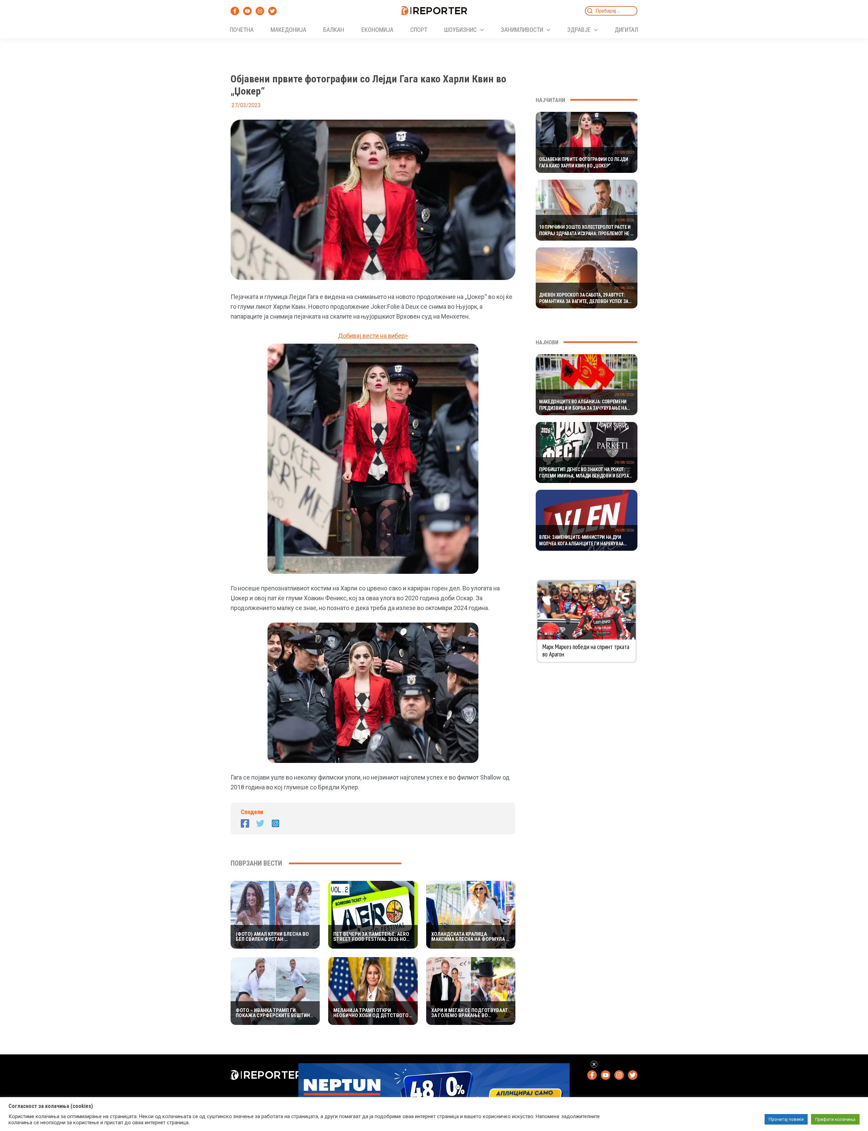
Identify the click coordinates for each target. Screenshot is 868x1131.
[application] (480, 29)
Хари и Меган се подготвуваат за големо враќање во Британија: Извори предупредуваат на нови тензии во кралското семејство (469, 1013)
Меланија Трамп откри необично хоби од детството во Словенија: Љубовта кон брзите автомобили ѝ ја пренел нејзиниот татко (371, 1013)
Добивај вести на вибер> (373, 335)
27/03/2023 (624, 152)
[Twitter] (272, 11)
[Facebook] (235, 11)
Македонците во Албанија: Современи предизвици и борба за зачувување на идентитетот (583, 405)
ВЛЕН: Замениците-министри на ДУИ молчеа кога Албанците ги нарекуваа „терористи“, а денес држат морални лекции (581, 540)
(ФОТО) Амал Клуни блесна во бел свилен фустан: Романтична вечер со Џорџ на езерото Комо (273, 937)
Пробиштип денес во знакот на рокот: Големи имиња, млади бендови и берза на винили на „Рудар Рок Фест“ (584, 473)
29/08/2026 (624, 220)
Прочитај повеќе (786, 1119)
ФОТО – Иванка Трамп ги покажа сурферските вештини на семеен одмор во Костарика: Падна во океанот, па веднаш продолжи (274, 1013)
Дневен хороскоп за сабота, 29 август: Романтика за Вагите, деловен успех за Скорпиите (583, 298)
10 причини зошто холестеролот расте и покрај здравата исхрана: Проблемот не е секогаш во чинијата (586, 230)
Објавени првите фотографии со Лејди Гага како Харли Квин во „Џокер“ (583, 163)
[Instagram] (260, 11)
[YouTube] (247, 11)
